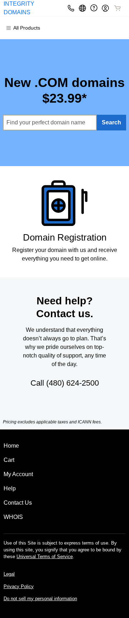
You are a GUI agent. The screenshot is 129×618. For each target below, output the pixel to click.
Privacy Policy (19, 586)
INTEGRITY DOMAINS (19, 8)
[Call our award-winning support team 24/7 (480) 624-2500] (94, 8)
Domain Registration (64, 237)
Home (11, 446)
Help (10, 488)
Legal (9, 574)
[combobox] (50, 122)
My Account (18, 474)
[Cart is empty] (117, 8)
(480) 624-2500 (72, 382)
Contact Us (18, 503)
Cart (9, 460)
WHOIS (13, 517)
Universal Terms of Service (44, 556)
